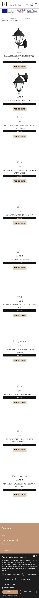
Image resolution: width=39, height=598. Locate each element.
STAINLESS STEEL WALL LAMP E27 (19, 101)
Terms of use (6, 544)
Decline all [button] (28, 592)
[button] (36, 4)
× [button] (36, 556)
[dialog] (19, 576)
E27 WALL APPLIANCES (19, 260)
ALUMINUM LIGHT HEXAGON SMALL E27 (19, 394)
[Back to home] (11, 4)
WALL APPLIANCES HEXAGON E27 (19, 215)
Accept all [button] (10, 592)
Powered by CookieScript (9, 596)
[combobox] (34, 556)
